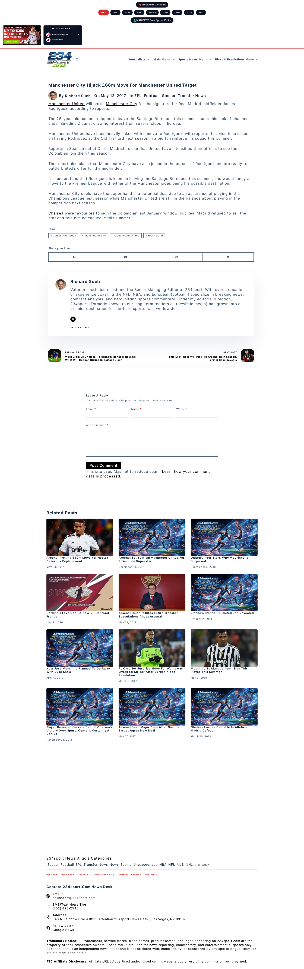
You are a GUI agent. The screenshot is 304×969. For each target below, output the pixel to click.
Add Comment (97, 425)
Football (152, 95)
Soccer (169, 95)
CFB (165, 12)
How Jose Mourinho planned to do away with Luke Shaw (78, 670)
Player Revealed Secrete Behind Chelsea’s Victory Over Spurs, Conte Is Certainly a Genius (79, 730)
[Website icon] (73, 319)
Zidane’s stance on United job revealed (222, 613)
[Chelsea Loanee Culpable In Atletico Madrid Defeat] (224, 707)
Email (91, 409)
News (114, 864)
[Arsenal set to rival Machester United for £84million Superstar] (152, 537)
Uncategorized (145, 864)
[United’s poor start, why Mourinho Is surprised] (224, 537)
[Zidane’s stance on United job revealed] (224, 593)
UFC (197, 864)
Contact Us (151, 875)
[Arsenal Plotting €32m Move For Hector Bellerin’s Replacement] (79, 537)
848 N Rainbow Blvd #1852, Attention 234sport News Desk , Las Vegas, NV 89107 (119, 919)
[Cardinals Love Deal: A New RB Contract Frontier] (79, 593)
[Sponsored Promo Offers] (22, 35)
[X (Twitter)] (125, 257)
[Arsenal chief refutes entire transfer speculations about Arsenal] (152, 593)
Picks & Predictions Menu (234, 59)
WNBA (152, 12)
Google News (63, 930)
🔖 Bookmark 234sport (152, 4)
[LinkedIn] (228, 257)
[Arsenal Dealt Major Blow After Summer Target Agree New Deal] (152, 707)
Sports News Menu (192, 59)
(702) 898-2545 (65, 908)
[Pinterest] (176, 257)
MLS (189, 12)
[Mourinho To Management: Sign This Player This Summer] (224, 648)
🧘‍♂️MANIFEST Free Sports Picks (152, 20)
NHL (139, 12)
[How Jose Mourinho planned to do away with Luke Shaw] (79, 648)
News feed (67, 875)
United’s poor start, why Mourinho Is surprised (219, 559)
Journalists (137, 59)
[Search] (77, 59)
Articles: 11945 (79, 327)
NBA (103, 12)
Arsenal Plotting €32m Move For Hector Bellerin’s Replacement (77, 559)
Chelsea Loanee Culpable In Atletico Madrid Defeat (219, 728)
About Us (83, 875)
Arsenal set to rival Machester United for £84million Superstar (152, 559)
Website (182, 409)
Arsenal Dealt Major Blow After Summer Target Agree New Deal (150, 728)
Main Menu (161, 59)
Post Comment (104, 465)
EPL (200, 12)
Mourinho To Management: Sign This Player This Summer (219, 670)
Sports (126, 864)
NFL (115, 12)
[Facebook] (74, 257)
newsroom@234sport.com (74, 898)
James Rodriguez (63, 235)
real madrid (154, 235)
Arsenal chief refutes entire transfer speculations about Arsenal (148, 614)
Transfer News (192, 95)
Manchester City (121, 104)
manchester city (94, 235)
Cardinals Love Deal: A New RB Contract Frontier (77, 614)
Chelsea (56, 213)
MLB (127, 12)
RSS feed (51, 875)
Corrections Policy (103, 875)
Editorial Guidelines (130, 875)
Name (136, 409)
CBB (177, 12)
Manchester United (66, 104)
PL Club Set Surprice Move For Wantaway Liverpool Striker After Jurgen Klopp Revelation (151, 672)
